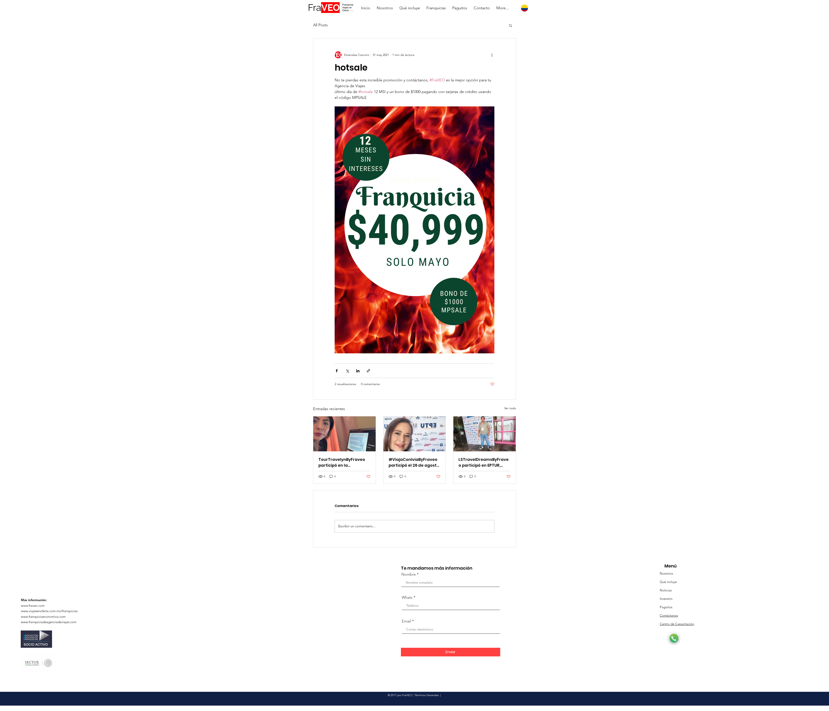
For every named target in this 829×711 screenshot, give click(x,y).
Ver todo (510, 408)
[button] (510, 25)
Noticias (666, 590)
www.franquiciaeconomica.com (43, 617)
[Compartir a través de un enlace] (368, 371)
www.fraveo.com (33, 606)
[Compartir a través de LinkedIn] (358, 371)
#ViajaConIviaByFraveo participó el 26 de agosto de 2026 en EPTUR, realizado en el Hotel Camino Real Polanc (414, 462)
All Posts (320, 25)
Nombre (408, 574)
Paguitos (666, 607)
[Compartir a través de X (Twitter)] (347, 371)
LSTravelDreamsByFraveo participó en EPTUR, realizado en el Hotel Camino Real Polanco (484, 462)
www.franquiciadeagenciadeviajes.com (48, 622)
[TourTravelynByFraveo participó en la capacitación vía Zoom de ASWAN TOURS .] (344, 433)
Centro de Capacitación (677, 624)
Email (406, 621)
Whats (407, 597)
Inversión (666, 599)
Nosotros (666, 573)
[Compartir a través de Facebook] (337, 371)
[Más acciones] (491, 54)
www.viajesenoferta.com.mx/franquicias (49, 611)
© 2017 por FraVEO (400, 695)
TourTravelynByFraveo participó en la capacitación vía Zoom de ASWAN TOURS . (341, 462)
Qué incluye (668, 582)
